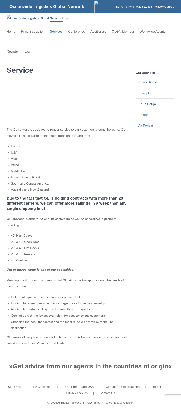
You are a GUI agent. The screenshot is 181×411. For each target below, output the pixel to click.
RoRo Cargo (147, 104)
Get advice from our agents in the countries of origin (90, 366)
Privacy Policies (77, 393)
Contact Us (107, 393)
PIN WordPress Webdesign (117, 402)
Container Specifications (123, 386)
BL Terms (121, 6)
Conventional (147, 82)
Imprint (156, 386)
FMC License (42, 386)
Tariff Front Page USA (78, 386)
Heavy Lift (145, 93)
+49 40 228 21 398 (140, 6)
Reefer (143, 114)
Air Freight (145, 125)
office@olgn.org (164, 6)
